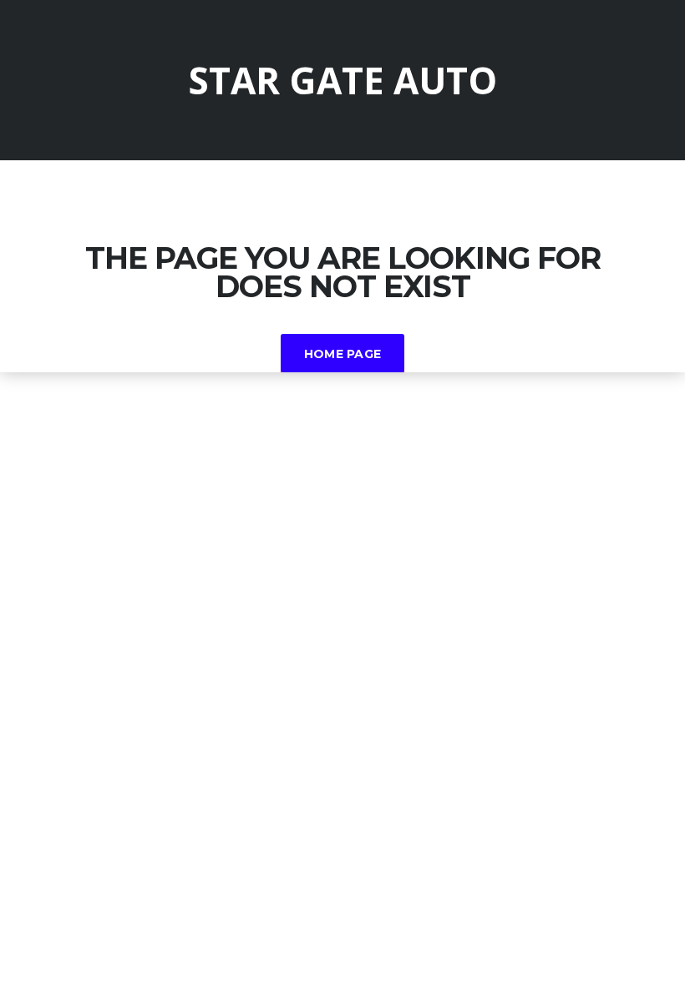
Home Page (343, 353)
